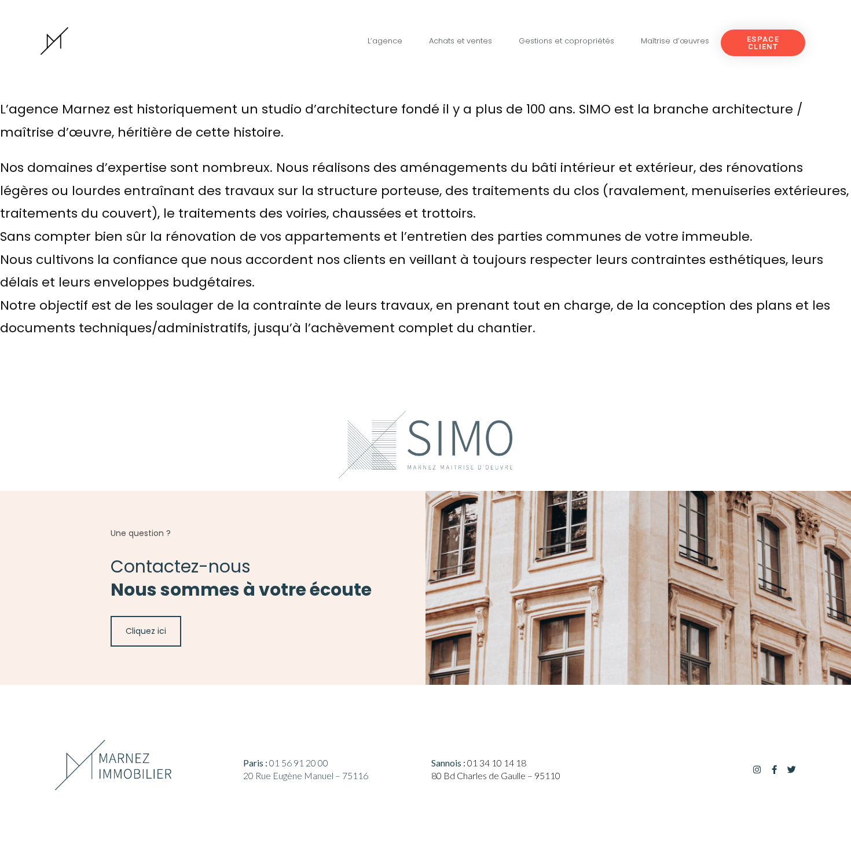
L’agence (385, 40)
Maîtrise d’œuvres (675, 40)
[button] (763, 43)
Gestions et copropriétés (566, 40)
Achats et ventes (460, 40)
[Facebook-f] (774, 769)
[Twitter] (791, 769)
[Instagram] (757, 769)
